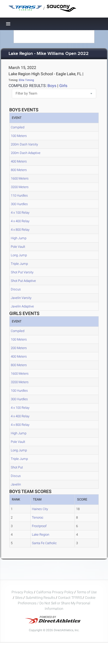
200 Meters (19, 348)
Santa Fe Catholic (44, 543)
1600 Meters (20, 178)
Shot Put (17, 467)
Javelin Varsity (21, 298)
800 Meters (19, 170)
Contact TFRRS (70, 598)
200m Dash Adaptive (25, 153)
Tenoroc (37, 517)
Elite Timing (26, 80)
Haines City (40, 509)
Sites (19, 598)
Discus (16, 289)
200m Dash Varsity (24, 144)
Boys (51, 85)
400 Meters (19, 161)
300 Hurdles (19, 204)
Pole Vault (18, 247)
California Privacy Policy (55, 592)
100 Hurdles (19, 390)
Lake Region (40, 534)
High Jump (18, 238)
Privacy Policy (22, 592)
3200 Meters (20, 187)
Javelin (16, 484)
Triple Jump (19, 264)
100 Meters (19, 136)
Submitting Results (40, 598)
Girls (63, 85)
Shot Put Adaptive (23, 281)
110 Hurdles (19, 195)
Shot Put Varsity (22, 272)
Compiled (17, 127)
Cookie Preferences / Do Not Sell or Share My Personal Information (56, 603)
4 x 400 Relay (20, 221)
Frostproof (39, 526)
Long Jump (19, 255)
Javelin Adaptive (22, 306)
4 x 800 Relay (20, 229)
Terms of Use (87, 592)
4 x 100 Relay (20, 212)
